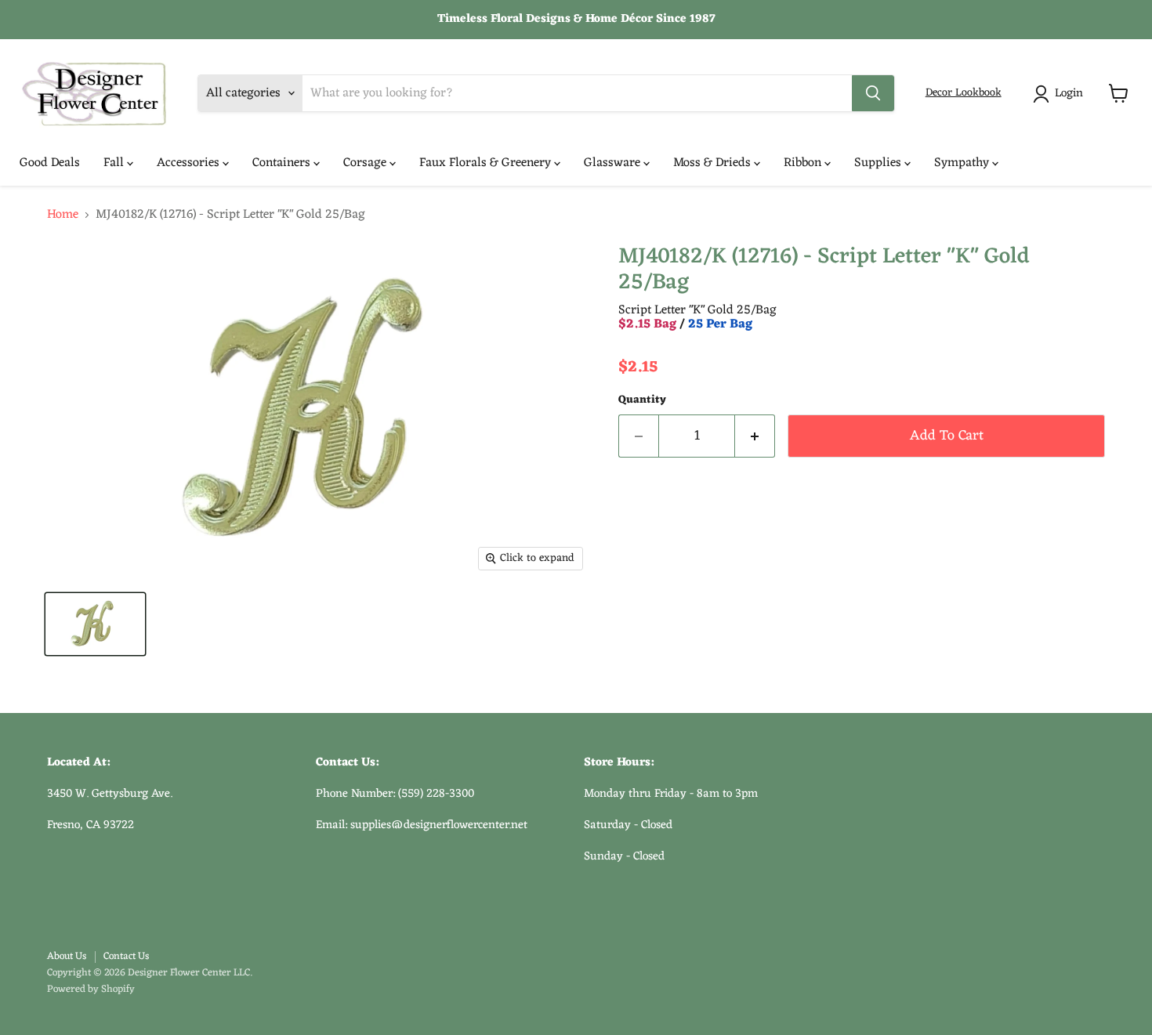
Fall (115, 163)
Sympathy (963, 163)
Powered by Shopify (91, 989)
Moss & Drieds (713, 163)
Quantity (642, 400)
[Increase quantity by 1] (755, 436)
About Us (66, 956)
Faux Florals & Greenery (486, 163)
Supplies (879, 163)
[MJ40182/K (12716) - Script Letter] (95, 624)
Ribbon (804, 163)
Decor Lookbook (964, 93)
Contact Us (126, 956)
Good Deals (50, 163)
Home (62, 215)
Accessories (190, 163)
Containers (282, 163)
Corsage (366, 163)
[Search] (873, 93)
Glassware (613, 163)
